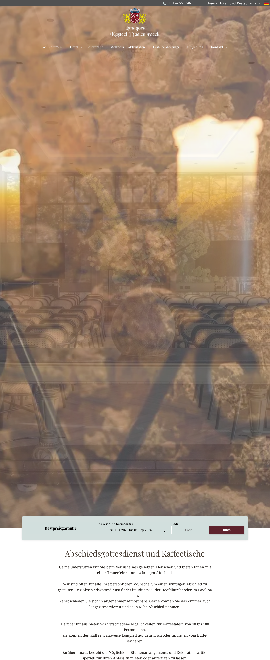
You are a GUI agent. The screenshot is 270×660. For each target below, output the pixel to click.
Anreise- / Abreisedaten (116, 524)
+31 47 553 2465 (181, 3)
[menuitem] (233, 3)
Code (175, 524)
